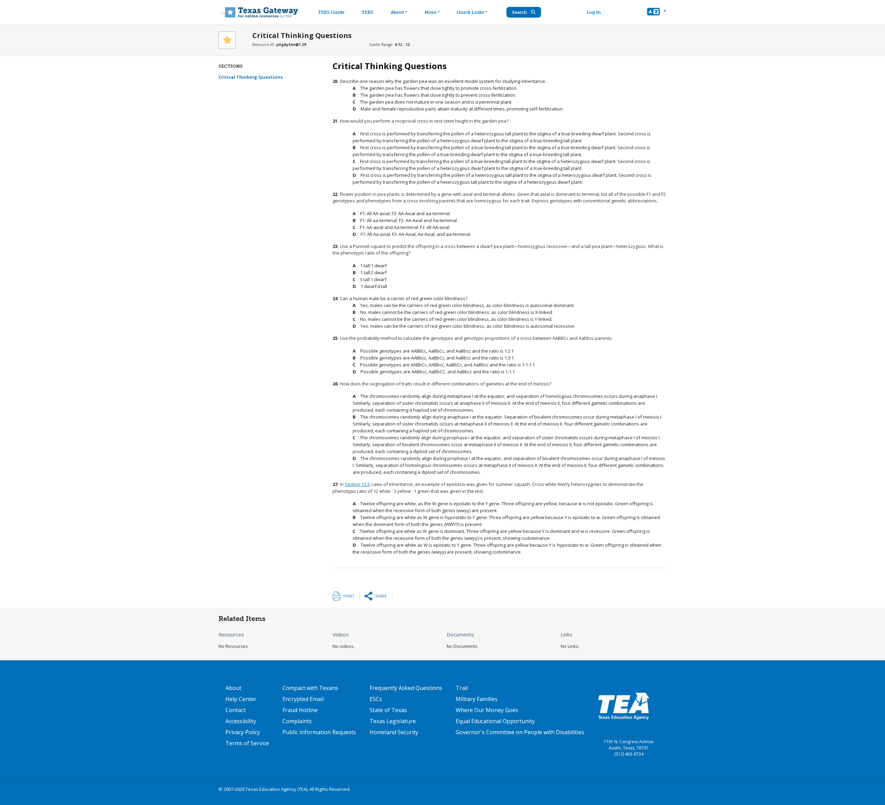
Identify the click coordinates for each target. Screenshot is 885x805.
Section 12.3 (357, 484)
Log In (594, 12)
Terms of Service (247, 743)
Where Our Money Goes (487, 710)
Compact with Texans (310, 688)
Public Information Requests (319, 732)
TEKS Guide (331, 12)
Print (348, 595)
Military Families (476, 699)
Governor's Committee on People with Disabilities (520, 732)
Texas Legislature (393, 721)
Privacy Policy (242, 732)
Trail (462, 688)
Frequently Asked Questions (406, 688)
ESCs (376, 699)
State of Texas (388, 710)
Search (520, 12)
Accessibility (240, 721)
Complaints (297, 721)
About (397, 12)
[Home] (258, 12)
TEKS (367, 12)
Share (381, 595)
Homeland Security (394, 732)
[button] (657, 12)
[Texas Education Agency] (624, 706)
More (430, 12)
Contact (235, 710)
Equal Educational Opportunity (495, 721)
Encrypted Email (303, 699)
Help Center (241, 699)
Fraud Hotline (300, 710)
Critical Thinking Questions (250, 77)
